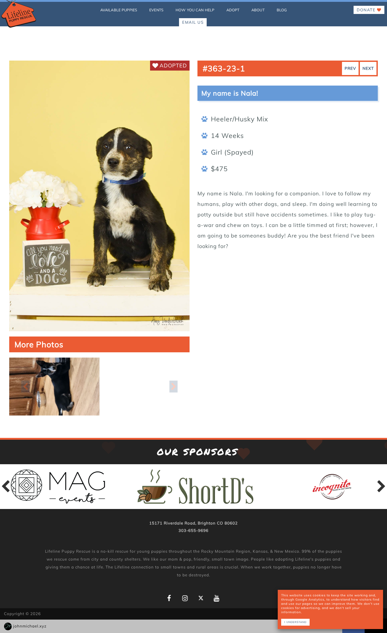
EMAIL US (193, 22)
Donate (367, 9)
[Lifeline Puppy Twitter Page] (201, 598)
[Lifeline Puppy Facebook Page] (169, 598)
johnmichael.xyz (30, 626)
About (258, 10)
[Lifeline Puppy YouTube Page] (216, 598)
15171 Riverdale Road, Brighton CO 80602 (193, 523)
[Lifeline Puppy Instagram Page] (185, 598)
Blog (282, 10)
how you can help (195, 10)
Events (156, 10)
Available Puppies (118, 10)
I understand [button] (295, 622)
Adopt (232, 10)
